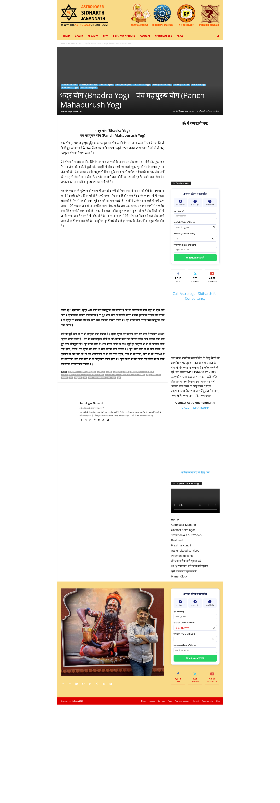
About (79, 36)
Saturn (109, 375)
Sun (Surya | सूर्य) (198, 85)
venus (141, 375)
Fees (105, 36)
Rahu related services (185, 550)
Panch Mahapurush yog (93, 375)
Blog (180, 36)
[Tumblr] (99, 420)
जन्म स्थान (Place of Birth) (185, 244)
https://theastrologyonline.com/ (92, 408)
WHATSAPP (200, 407)
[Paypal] (91, 684)
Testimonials (163, 36)
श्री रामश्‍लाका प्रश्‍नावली (184, 571)
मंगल (71, 378)
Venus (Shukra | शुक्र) (70, 88)
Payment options (124, 36)
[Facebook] (64, 120)
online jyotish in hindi (71, 375)
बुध (159, 375)
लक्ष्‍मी (90, 378)
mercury (117, 372)
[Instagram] (86, 420)
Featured (177, 540)
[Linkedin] (94, 120)
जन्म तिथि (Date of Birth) (184, 222)
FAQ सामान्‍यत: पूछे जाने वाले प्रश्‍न (189, 566)
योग (85, 378)
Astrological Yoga (75, 43)
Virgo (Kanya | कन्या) (88, 88)
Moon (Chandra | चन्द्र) (162, 85)
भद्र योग (64, 378)
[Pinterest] (79, 120)
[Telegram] (101, 120)
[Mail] (84, 684)
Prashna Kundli (181, 545)
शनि (109, 378)
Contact (145, 36)
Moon (126, 372)
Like (178, 272)
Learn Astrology (88, 372)
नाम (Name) (179, 211)
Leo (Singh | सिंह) (106, 85)
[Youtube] (108, 420)
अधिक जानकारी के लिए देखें (195, 472)
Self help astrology (122, 375)
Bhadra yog (74, 372)
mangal (101, 372)
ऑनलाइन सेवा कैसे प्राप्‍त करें (186, 561)
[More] (116, 120)
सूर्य (119, 378)
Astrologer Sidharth (72, 111)
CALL (185, 407)
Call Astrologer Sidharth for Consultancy (195, 296)
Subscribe (212, 272)
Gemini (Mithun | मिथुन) (88, 85)
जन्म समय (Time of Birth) (184, 233)
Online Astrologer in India (142, 372)
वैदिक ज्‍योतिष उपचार (99, 378)
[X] (71, 120)
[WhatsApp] (86, 120)
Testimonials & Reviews (186, 535)
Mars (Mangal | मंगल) (123, 85)
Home (66, 36)
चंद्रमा (154, 375)
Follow (195, 272)
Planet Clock (179, 576)
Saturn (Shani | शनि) (181, 85)
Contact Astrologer (183, 530)
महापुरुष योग (78, 378)
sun (135, 375)
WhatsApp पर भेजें (195, 257)
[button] (218, 36)
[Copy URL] (108, 120)
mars (109, 372)
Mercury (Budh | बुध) (142, 85)
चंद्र (148, 375)
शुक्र (113, 378)
